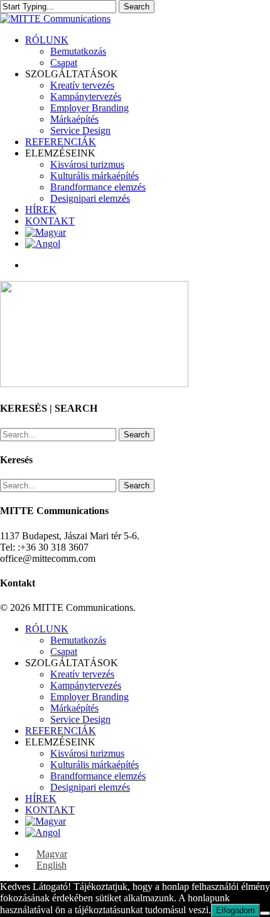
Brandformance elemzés (98, 776)
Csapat (63, 651)
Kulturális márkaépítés (94, 764)
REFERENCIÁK (60, 730)
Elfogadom (235, 910)
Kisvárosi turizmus (87, 753)
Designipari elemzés (90, 787)
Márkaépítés (74, 708)
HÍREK (41, 798)
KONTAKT (50, 809)
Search (136, 6)
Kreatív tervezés (82, 674)
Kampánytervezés (85, 685)
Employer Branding (89, 696)
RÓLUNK (46, 628)
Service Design (80, 719)
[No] (265, 913)
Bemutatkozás (78, 640)
